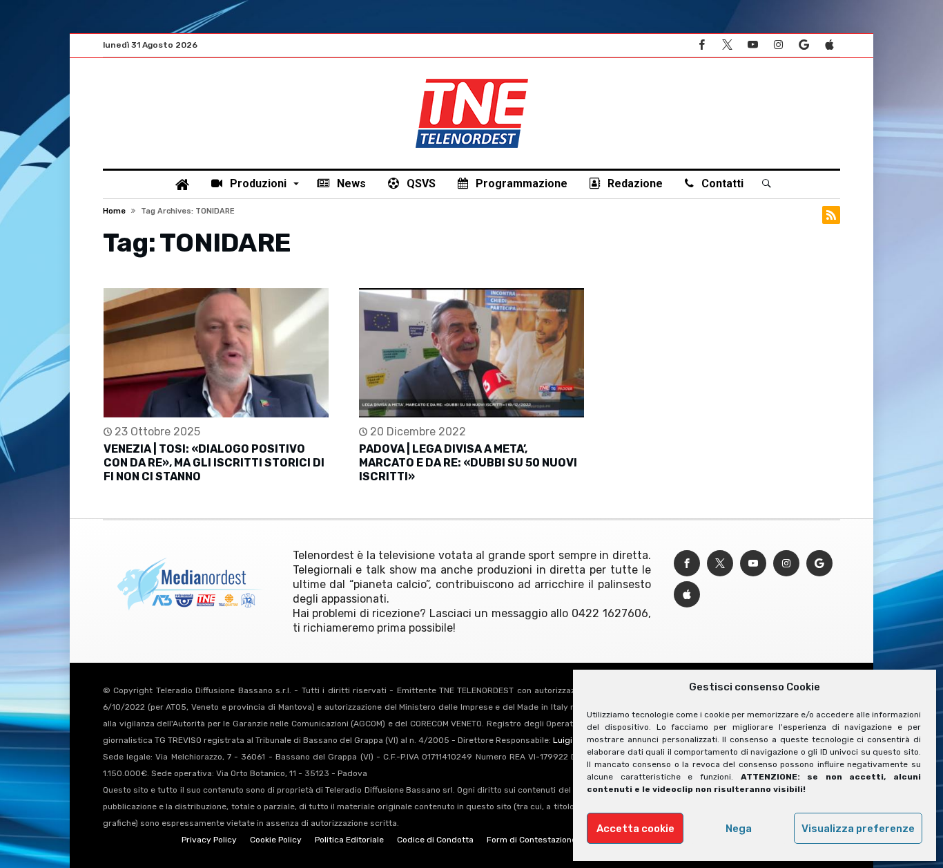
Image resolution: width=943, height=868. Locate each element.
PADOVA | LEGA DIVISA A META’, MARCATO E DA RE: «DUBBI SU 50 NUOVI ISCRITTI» (468, 462)
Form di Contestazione (531, 840)
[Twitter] (727, 45)
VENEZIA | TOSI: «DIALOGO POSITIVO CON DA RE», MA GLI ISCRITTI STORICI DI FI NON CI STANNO (214, 462)
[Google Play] (804, 45)
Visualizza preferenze (858, 828)
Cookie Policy (276, 840)
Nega (739, 828)
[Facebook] (701, 45)
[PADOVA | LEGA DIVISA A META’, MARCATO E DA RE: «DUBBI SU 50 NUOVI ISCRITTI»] (471, 352)
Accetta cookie (635, 828)
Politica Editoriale (349, 840)
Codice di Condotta (435, 840)
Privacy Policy (209, 840)
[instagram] (778, 45)
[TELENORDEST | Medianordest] (472, 79)
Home (114, 211)
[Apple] (829, 45)
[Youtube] (752, 45)
